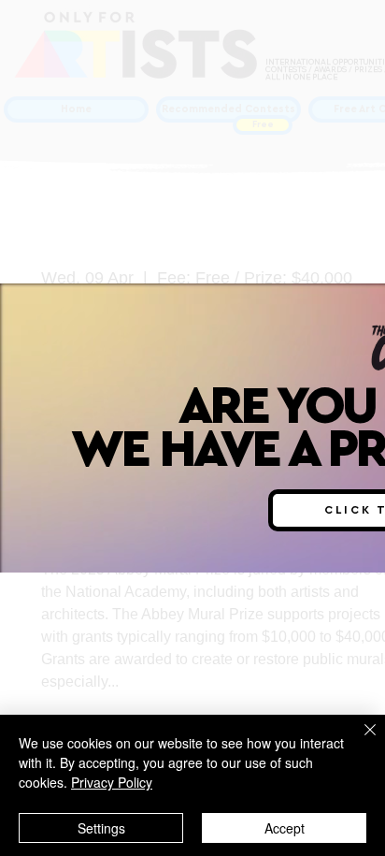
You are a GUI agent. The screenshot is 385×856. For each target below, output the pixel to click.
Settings (101, 828)
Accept (284, 828)
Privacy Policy (111, 782)
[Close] (358, 740)
